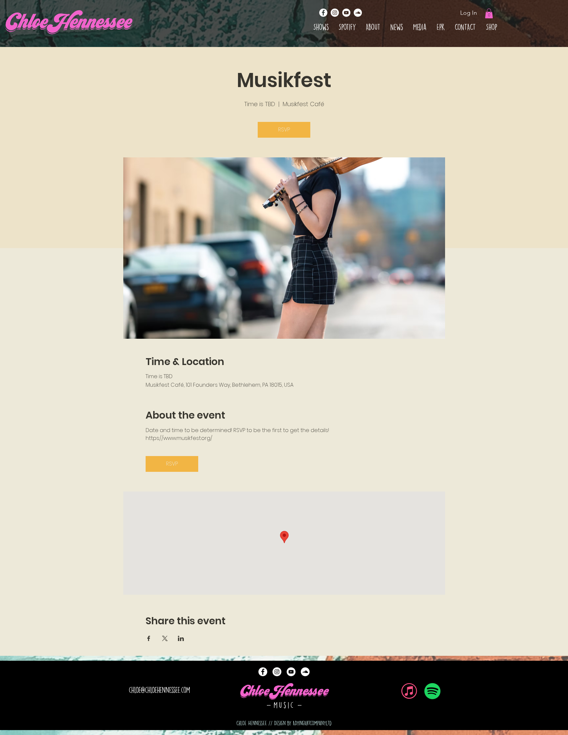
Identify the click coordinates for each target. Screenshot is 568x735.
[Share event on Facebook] (149, 638)
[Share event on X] (165, 638)
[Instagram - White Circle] (335, 13)
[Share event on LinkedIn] (181, 638)
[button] (489, 13)
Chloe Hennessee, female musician (284, 665)
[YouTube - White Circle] (346, 13)
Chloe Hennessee (284, 693)
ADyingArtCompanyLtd (312, 723)
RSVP (284, 129)
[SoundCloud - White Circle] (358, 13)
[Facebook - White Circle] (323, 13)
